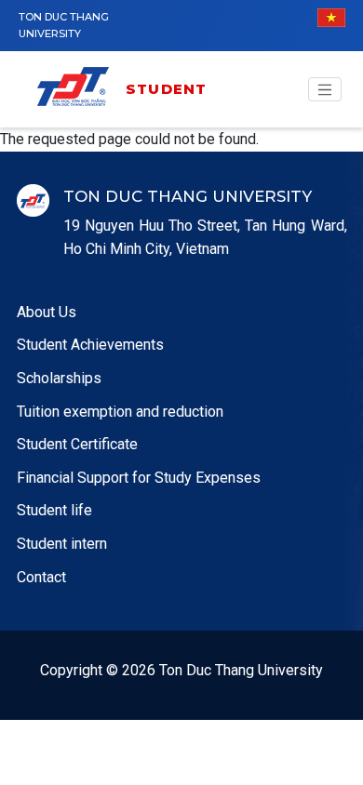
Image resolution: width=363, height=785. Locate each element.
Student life (54, 510)
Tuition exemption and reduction (120, 411)
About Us (46, 312)
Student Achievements (90, 344)
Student (166, 89)
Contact (41, 577)
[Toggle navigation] (325, 89)
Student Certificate (77, 444)
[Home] (80, 90)
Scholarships (59, 378)
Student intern (62, 543)
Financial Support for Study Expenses (139, 477)
